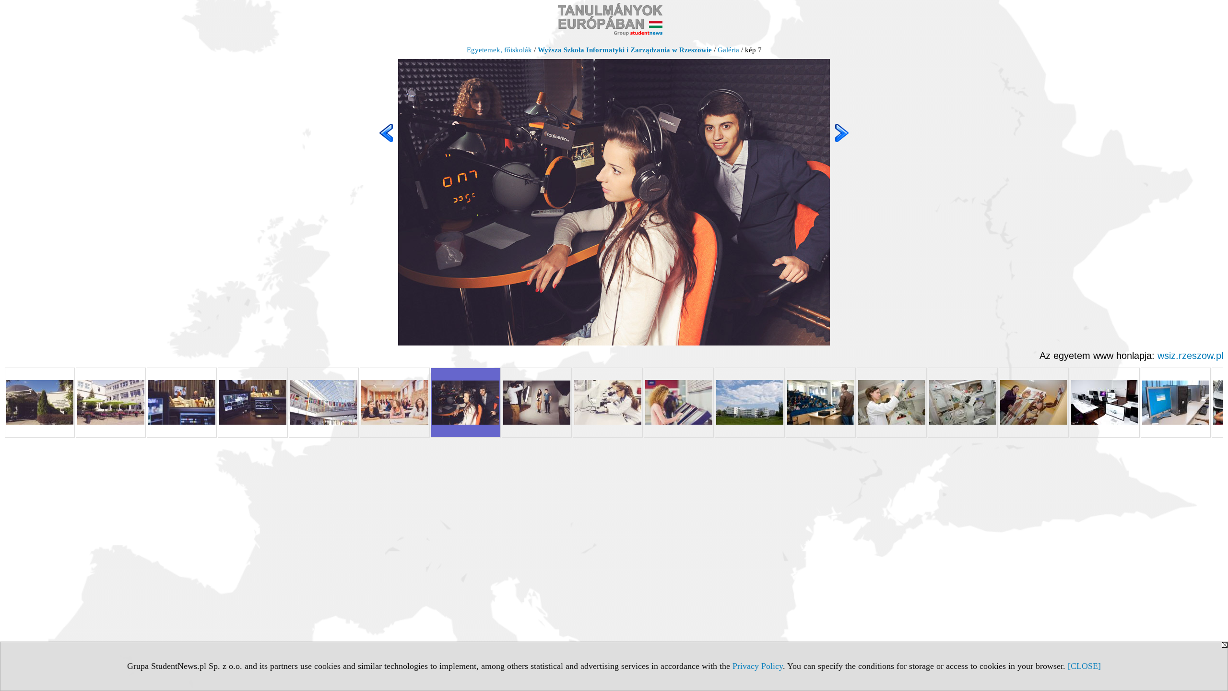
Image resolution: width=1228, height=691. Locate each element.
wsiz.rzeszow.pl (1190, 355)
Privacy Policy (757, 666)
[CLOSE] (1084, 666)
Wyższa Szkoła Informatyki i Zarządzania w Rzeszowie (625, 50)
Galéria (728, 50)
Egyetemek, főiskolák (499, 50)
